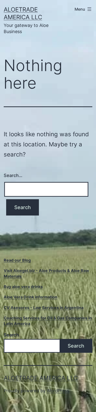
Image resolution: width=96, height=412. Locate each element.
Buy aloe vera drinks (23, 286)
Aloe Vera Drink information (30, 296)
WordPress (58, 390)
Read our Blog (17, 260)
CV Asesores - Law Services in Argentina (43, 307)
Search (11, 334)
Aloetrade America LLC (41, 378)
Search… (13, 175)
